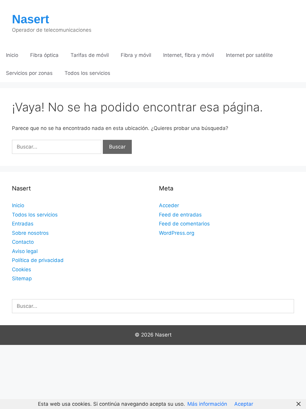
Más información (207, 404)
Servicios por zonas (29, 73)
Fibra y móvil (136, 55)
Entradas (22, 224)
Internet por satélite (249, 55)
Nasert (30, 19)
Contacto (23, 242)
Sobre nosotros (30, 233)
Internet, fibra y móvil (188, 55)
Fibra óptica (44, 55)
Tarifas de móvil (90, 55)
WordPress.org (176, 233)
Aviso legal (25, 251)
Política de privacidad (38, 260)
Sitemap (22, 278)
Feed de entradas (180, 215)
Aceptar (243, 404)
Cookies (21, 269)
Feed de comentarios (184, 224)
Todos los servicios (87, 73)
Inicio (12, 55)
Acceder (169, 205)
